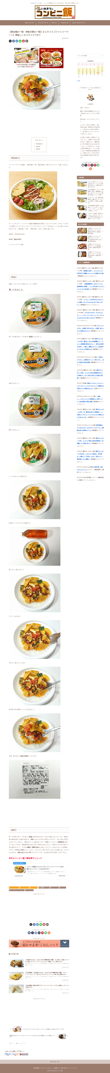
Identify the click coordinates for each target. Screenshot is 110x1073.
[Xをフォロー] (32, 932)
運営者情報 (36, 1068)
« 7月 (78, 80)
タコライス (46, 887)
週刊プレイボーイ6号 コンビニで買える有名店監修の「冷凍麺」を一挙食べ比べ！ (90, 440)
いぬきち (90, 104)
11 (82, 70)
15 (98, 70)
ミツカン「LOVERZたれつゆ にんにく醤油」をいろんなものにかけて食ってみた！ (90, 302)
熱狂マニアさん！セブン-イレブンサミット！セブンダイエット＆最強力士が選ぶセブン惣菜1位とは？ (90, 385)
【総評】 (38, 149)
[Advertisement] (39, 123)
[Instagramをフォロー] (35, 932)
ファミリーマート (14, 887)
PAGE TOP (56, 1062)
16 (102, 70)
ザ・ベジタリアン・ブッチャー (17, 890)
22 (98, 72)
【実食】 (38, 146)
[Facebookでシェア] (13, 41)
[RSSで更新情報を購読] (49, 932)
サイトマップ (73, 1068)
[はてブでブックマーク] (16, 41)
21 (94, 72)
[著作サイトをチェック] (29, 932)
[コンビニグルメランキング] (23, 1054)
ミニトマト (63, 887)
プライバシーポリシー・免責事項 (49, 1068)
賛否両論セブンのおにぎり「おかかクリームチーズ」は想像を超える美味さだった (90, 427)
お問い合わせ (64, 1068)
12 (86, 70)
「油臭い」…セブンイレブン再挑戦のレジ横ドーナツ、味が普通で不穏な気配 (90, 399)
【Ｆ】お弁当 (34, 887)
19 (86, 72)
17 (78, 72)
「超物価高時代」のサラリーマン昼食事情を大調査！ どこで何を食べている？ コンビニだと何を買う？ (91, 286)
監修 (41, 887)
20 (90, 72)
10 (78, 70)
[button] (26, 41)
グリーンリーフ (55, 887)
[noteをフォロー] (39, 932)
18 (82, 72)
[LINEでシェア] (20, 41)
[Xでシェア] (10, 41)
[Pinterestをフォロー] (42, 932)
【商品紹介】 (39, 144)
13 (90, 70)
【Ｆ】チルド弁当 (25, 887)
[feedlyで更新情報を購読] (45, 932)
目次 (36, 140)
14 (94, 70)
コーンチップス (29, 890)
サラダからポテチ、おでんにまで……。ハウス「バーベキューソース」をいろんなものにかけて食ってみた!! (90, 315)
